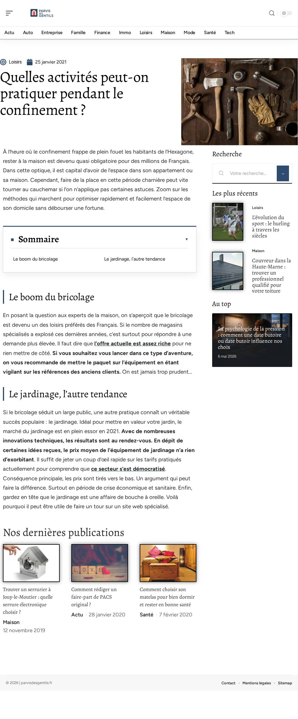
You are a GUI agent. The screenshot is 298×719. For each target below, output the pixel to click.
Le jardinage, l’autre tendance (134, 259)
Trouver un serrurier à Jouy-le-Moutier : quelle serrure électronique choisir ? (28, 601)
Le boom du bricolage (35, 259)
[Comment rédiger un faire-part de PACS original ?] (100, 563)
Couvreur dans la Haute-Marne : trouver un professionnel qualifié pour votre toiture (271, 275)
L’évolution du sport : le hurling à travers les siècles (271, 226)
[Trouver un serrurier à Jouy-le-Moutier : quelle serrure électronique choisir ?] (31, 563)
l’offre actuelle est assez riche (132, 343)
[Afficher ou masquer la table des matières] (124, 239)
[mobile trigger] (11, 13)
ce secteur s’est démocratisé (128, 468)
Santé (146, 615)
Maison (11, 622)
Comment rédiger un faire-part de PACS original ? (94, 597)
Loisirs (257, 207)
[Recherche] (272, 13)
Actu (77, 615)
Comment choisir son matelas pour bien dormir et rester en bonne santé (167, 597)
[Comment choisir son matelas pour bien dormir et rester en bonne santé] (168, 563)
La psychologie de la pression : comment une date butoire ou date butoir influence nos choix (251, 338)
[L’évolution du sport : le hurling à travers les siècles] (227, 222)
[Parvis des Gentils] (42, 13)
